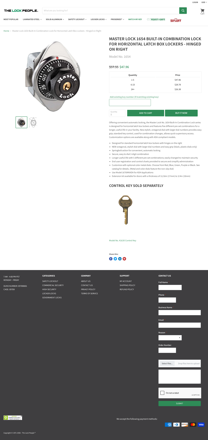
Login (195, 2)
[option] (168, 337)
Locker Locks (98, 19)
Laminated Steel (31, 19)
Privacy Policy (88, 289)
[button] (180, 337)
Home (6, 31)
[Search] (183, 10)
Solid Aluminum (54, 19)
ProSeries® (117, 19)
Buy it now (181, 112)
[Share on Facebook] (110, 258)
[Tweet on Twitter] (115, 258)
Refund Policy (127, 289)
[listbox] (170, 337)
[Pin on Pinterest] (124, 258)
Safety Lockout (76, 19)
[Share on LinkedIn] (120, 258)
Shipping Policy (127, 285)
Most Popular (11, 19)
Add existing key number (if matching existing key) (134, 97)
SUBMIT (179, 403)
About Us (85, 281)
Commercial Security (53, 285)
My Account (126, 281)
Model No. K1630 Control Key (122, 240)
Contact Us (87, 285)
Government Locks (52, 297)
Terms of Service (89, 293)
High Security (49, 289)
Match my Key (135, 19)
